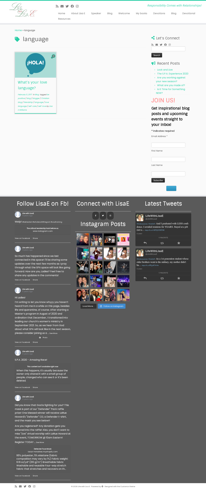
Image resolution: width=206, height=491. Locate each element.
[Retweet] (162, 243)
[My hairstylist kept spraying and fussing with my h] (123, 295)
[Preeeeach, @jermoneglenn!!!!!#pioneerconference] (83, 253)
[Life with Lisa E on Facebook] (95, 216)
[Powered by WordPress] (102, 486)
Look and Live (165, 69)
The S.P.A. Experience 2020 (172, 73)
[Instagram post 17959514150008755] (110, 253)
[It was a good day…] (96, 253)
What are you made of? (171, 85)
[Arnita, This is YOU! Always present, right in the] (96, 267)
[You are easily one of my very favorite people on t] (110, 267)
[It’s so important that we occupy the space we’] (110, 281)
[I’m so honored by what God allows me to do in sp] (123, 281)
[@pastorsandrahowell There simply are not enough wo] (110, 295)
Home (61, 13)
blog (29, 98)
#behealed (27, 222)
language (39, 102)
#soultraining (56, 222)
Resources (64, 19)
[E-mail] (63, 6)
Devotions (159, 13)
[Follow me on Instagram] (78, 6)
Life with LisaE (28, 213)
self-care (32, 106)
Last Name (157, 165)
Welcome (124, 13)
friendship (28, 102)
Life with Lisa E (84, 486)
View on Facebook (22, 238)
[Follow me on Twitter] (68, 6)
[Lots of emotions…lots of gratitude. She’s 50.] (123, 253)
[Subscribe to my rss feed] (58, 6)
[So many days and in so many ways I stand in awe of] (83, 267)
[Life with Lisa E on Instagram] (110, 216)
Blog (109, 13)
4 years (139, 233)
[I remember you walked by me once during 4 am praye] (96, 295)
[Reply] (145, 243)
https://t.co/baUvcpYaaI (145, 265)
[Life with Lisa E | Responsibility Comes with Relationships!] (24, 9)
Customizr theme (127, 486)
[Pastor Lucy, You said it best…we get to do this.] (96, 239)
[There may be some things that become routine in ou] (123, 267)
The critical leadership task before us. (43, 228)
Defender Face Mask (42, 449)
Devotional (188, 13)
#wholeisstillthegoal (41, 222)
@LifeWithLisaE (151, 219)
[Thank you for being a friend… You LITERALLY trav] (83, 295)
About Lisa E (78, 13)
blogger (36, 98)
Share (35, 238)
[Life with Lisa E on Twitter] (103, 216)
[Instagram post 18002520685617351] (110, 239)
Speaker (96, 13)
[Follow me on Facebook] (73, 6)
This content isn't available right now (42, 366)
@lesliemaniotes (142, 224)
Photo (45, 337)
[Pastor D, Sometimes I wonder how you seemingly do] (83, 239)
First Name (157, 150)
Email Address (159, 136)
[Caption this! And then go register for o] (96, 281)
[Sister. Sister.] (83, 281)
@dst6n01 (151, 224)
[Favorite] (178, 243)
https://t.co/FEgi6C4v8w (150, 230)
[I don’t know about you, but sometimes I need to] (123, 239)
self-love (42, 106)
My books (141, 13)
